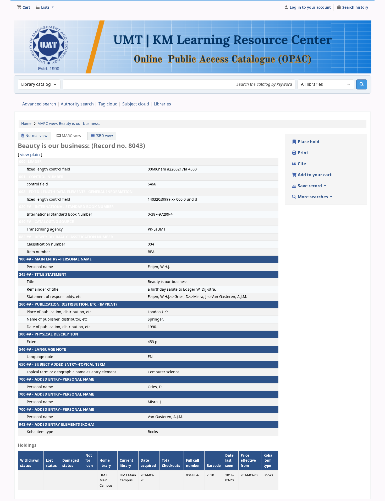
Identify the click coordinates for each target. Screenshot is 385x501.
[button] (23, 8)
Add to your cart (314, 175)
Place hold (308, 142)
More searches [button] (313, 197)
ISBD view (104, 135)
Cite (301, 164)
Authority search (77, 104)
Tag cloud (108, 104)
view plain (30, 155)
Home (26, 123)
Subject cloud (135, 104)
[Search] (361, 84)
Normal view (35, 135)
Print (302, 153)
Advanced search (39, 104)
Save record (310, 186)
